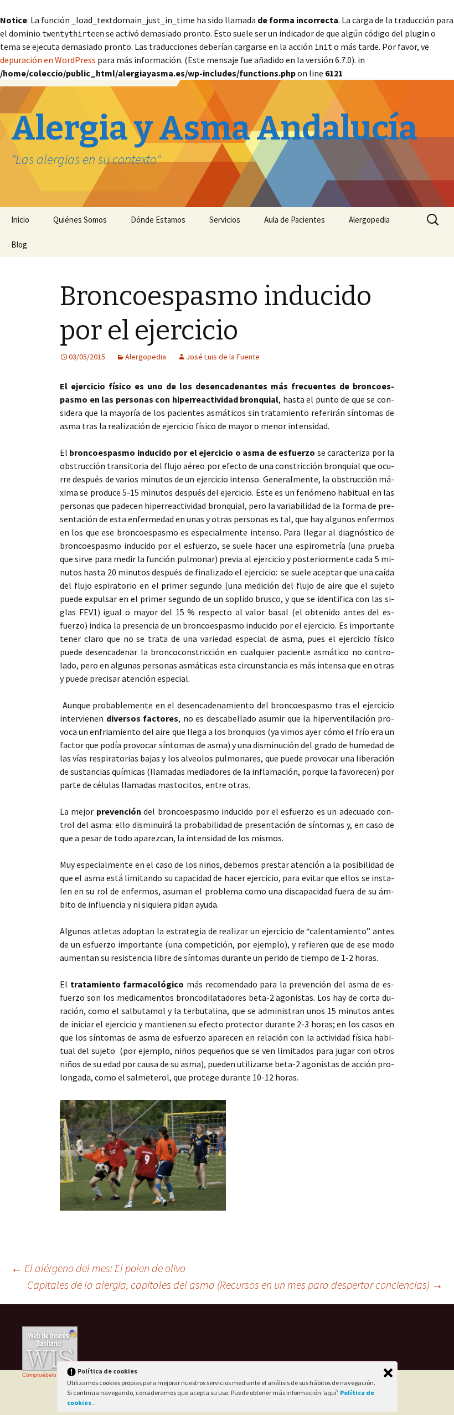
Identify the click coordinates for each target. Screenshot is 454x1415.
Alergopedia (369, 219)
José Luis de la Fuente (223, 357)
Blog (19, 244)
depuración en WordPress (48, 59)
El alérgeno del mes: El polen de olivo (98, 1268)
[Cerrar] (388, 1372)
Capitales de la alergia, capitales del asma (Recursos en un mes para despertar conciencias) (235, 1284)
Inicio (20, 219)
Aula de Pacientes (294, 219)
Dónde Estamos (158, 219)
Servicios (224, 219)
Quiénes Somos (80, 219)
